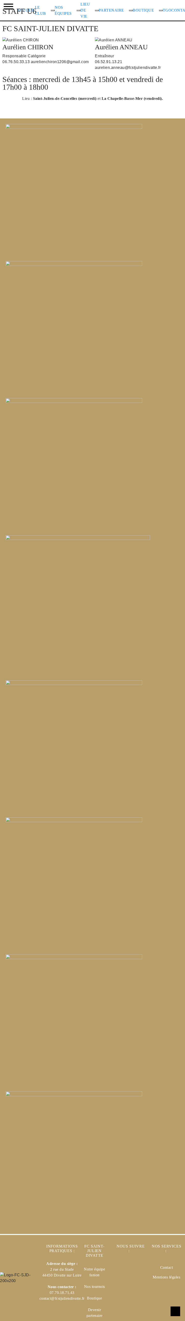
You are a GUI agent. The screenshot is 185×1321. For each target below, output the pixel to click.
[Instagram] (122, 1283)
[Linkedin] (137, 1268)
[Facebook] (122, 1268)
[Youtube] (137, 1283)
